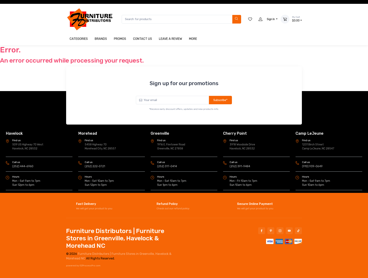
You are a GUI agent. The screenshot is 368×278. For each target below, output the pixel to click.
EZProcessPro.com (90, 265)
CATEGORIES (79, 39)
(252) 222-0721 (95, 166)
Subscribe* (220, 100)
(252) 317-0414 (167, 166)
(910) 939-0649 (312, 166)
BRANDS (101, 39)
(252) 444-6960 (22, 166)
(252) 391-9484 (240, 166)
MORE (193, 39)
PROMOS (120, 39)
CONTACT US (142, 39)
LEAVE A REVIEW (170, 39)
